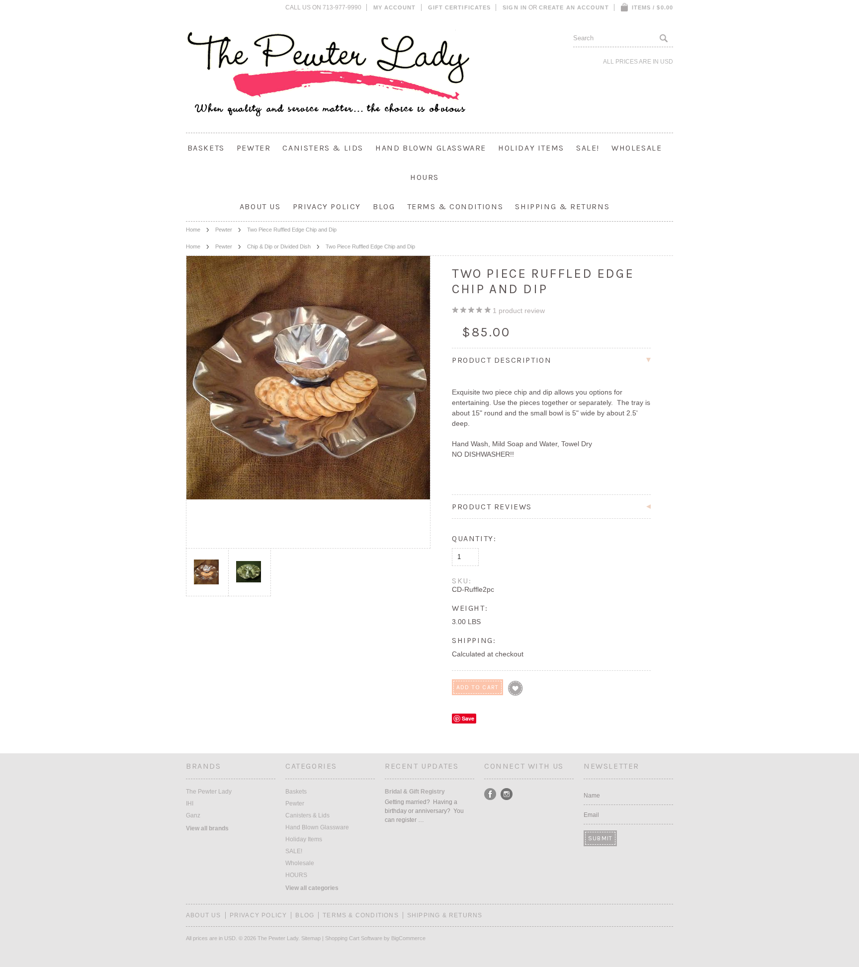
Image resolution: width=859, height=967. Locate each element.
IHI (189, 803)
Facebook (490, 794)
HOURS (424, 177)
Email (591, 814)
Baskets (206, 148)
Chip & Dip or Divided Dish (279, 246)
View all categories (312, 888)
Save (468, 718)
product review (519, 311)
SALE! (588, 148)
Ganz (193, 815)
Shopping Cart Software (353, 938)
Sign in (515, 7)
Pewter (254, 148)
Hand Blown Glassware (430, 148)
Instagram (507, 794)
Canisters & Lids (322, 148)
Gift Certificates (459, 7)
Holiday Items (531, 148)
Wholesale (636, 148)
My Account (394, 7)
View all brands (207, 828)
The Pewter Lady (209, 791)
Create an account (574, 7)
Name (592, 795)
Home (193, 230)
